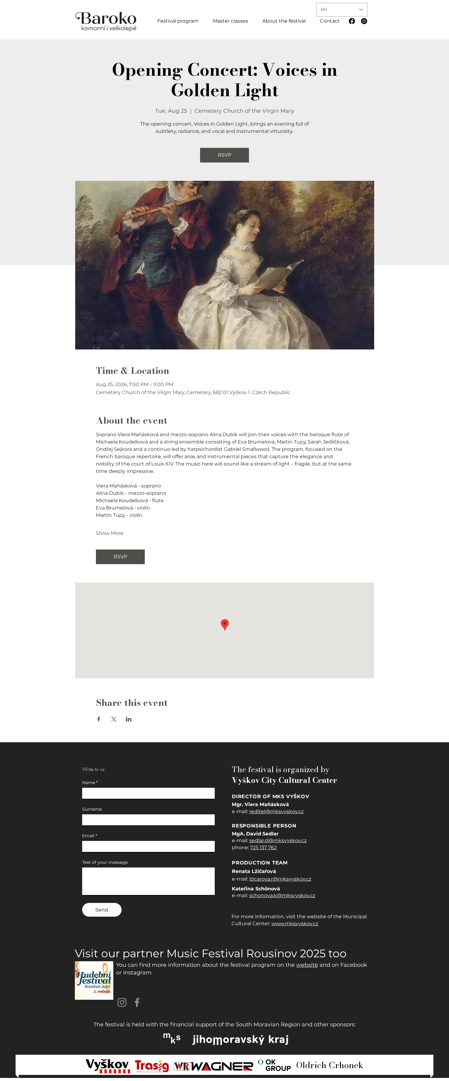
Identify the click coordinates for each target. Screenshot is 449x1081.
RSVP (224, 155)
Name (90, 782)
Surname (92, 809)
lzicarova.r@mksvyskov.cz (280, 879)
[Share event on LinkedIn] (129, 719)
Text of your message (105, 862)
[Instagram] (364, 21)
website (307, 965)
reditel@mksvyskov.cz (276, 811)
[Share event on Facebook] (99, 719)
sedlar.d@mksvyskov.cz (278, 840)
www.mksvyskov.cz (295, 923)
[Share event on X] (114, 719)
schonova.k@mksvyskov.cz (282, 895)
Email (89, 835)
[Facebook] (352, 21)
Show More (109, 533)
